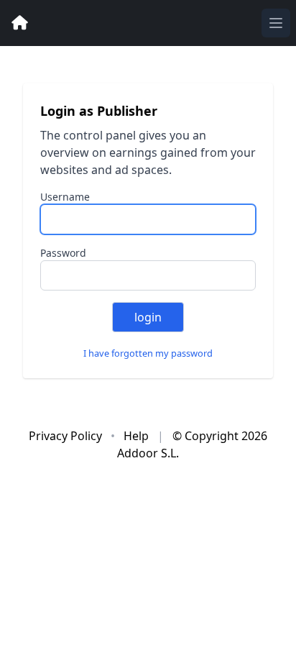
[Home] (19, 23)
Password (63, 253)
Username (65, 197)
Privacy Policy (67, 436)
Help (138, 436)
